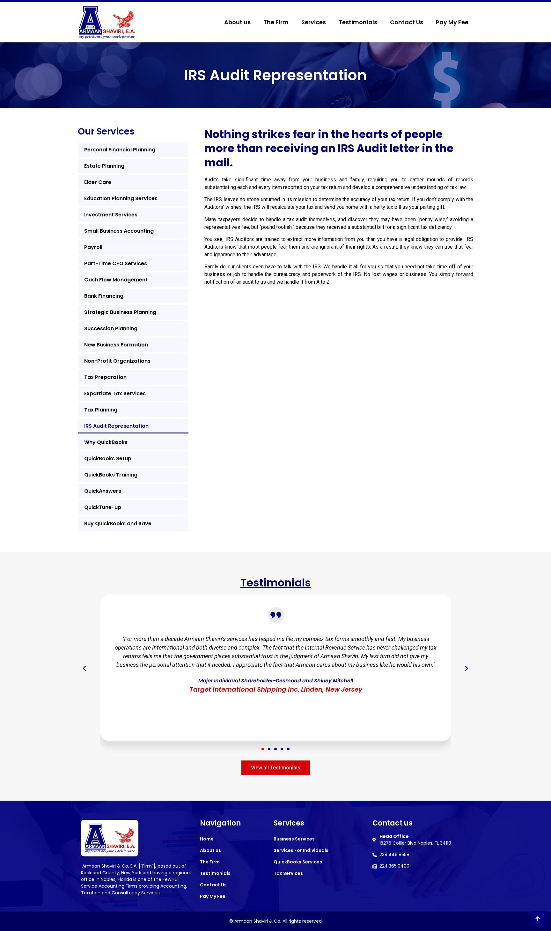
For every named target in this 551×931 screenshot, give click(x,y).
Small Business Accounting (119, 231)
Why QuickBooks (106, 442)
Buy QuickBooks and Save (117, 523)
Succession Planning (110, 328)
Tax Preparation (105, 377)
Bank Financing (103, 296)
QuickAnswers (102, 491)
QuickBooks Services (298, 862)
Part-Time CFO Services (115, 263)
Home (207, 839)
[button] (262, 749)
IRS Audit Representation (116, 426)
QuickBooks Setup (107, 458)
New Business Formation (116, 344)
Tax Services (288, 873)
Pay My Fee (452, 22)
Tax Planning (100, 409)
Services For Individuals (301, 850)
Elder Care (97, 182)
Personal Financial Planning (119, 149)
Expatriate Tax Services (115, 393)
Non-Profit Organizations (117, 361)
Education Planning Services (121, 198)
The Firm (276, 22)
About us (237, 22)
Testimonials (358, 22)
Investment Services (110, 214)
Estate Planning (104, 166)
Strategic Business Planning (120, 312)
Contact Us (406, 22)
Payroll (93, 247)
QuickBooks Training (110, 474)
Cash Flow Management (116, 279)
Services (313, 22)
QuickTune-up (102, 507)
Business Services (294, 839)
